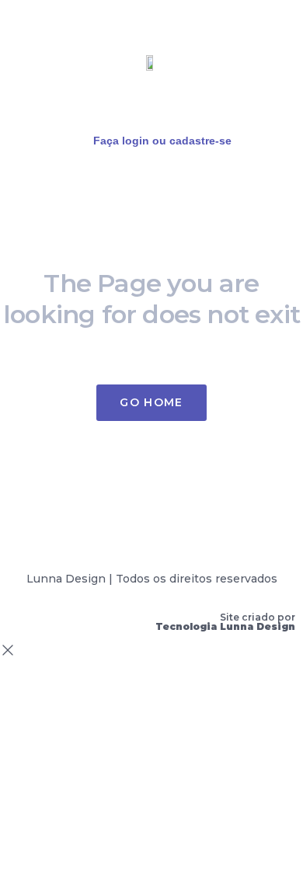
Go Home (151, 402)
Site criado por (225, 621)
